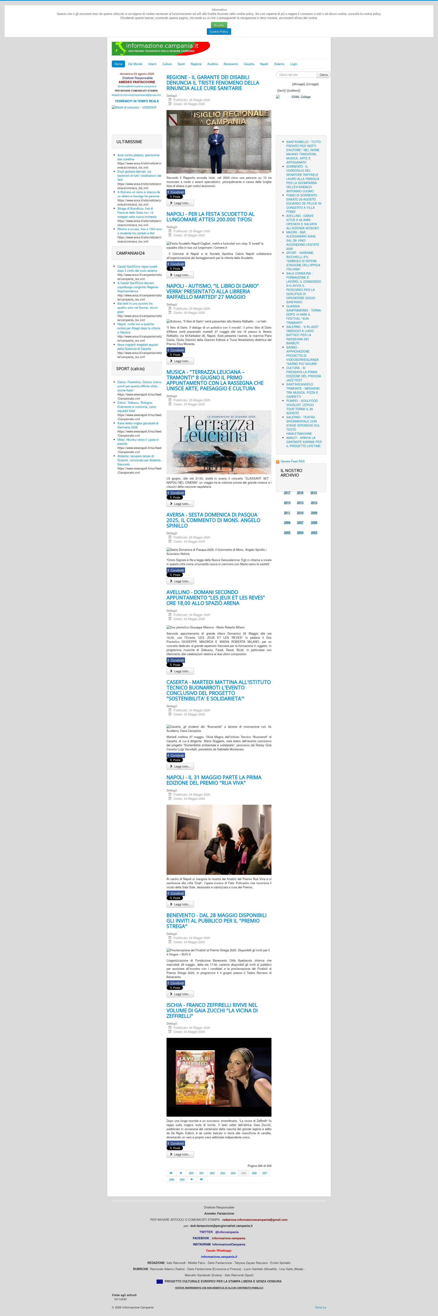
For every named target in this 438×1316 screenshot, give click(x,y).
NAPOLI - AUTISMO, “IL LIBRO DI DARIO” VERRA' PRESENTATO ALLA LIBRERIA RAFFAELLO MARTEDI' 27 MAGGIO (213, 291)
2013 (300, 502)
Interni (152, 64)
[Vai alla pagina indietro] (181, 1173)
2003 (314, 532)
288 (171, 1179)
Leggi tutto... (182, 203)
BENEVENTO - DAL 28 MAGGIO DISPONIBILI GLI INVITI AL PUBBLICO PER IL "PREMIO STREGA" (217, 920)
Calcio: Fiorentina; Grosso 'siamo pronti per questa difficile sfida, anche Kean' (139, 386)
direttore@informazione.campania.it (137, 86)
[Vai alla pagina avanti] (192, 1179)
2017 (287, 492)
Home (118, 64)
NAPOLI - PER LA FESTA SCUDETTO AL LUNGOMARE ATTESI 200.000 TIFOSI (211, 216)
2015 (313, 492)
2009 (314, 512)
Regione (196, 64)
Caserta (249, 64)
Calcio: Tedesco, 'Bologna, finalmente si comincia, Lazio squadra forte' (136, 406)
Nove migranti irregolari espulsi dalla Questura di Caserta (137, 346)
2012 (314, 502)
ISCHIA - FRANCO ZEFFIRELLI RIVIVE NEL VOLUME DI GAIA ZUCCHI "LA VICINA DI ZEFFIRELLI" (212, 1010)
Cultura (167, 64)
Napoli (264, 64)
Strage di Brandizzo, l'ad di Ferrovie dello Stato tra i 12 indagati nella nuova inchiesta (136, 212)
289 (182, 1179)
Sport (181, 64)
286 (254, 1173)
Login (293, 64)
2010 (300, 512)
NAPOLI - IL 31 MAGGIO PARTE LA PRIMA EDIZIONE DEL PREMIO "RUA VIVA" (214, 780)
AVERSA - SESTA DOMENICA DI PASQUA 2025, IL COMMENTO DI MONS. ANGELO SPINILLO (213, 520)
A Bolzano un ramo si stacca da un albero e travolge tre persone (138, 194)
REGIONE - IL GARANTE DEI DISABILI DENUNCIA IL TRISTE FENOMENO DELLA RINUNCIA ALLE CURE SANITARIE (213, 82)
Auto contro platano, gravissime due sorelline (138, 157)
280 (191, 1173)
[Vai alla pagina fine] (202, 1179)
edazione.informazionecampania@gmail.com (137, 95)
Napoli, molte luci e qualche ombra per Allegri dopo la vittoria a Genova (138, 328)
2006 (314, 522)
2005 (287, 532)
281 (201, 1173)
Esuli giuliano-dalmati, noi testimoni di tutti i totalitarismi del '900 (139, 175)
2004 (300, 532)
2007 (300, 522)
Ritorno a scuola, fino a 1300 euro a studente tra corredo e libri (139, 231)
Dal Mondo (135, 64)
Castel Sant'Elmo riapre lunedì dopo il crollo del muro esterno (137, 268)
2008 (287, 522)
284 (233, 1173)
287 (264, 1173)
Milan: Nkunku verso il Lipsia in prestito (138, 441)
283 (222, 1173)
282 (212, 1173)
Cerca (324, 74)
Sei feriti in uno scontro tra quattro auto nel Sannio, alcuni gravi (137, 307)
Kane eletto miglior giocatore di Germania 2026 (137, 425)
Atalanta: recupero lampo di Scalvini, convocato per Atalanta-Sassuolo (139, 460)
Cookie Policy (219, 31)
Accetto (219, 25)
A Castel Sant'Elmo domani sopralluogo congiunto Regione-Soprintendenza (138, 287)
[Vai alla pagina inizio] (171, 1173)
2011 (287, 512)
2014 (287, 502)
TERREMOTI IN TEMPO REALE (137, 101)
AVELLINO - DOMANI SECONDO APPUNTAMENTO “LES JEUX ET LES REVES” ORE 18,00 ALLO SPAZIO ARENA (216, 597)
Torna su (320, 1307)
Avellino (212, 64)
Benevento (231, 64)
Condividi (176, 192)
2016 (300, 492)
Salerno (279, 64)
